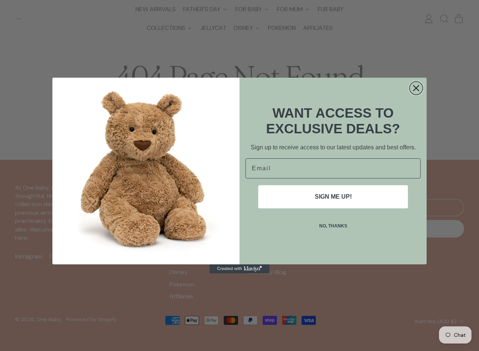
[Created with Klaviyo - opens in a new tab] (239, 268)
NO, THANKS (333, 226)
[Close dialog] (416, 88)
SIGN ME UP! (333, 196)
